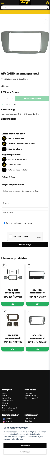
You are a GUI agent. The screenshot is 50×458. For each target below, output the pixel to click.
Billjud (4, 396)
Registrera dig (30, 396)
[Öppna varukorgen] (47, 2)
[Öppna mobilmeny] (2, 2)
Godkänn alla (25, 446)
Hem (4, 393)
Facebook (9, 418)
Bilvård (5, 403)
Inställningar (25, 452)
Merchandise (7, 410)
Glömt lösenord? (31, 398)
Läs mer (5, 86)
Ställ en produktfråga (17, 159)
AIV (15, 105)
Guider (5, 405)
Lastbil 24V (6, 398)
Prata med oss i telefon (17, 170)
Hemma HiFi (7, 401)
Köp (12, 304)
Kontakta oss (30, 419)
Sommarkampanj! (9, 408)
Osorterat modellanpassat (24, 12)
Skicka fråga (25, 244)
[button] (46, 22)
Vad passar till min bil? (8, 12)
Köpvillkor (28, 421)
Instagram (9, 421)
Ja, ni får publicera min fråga (18, 223)
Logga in (28, 393)
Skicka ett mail (14, 165)
